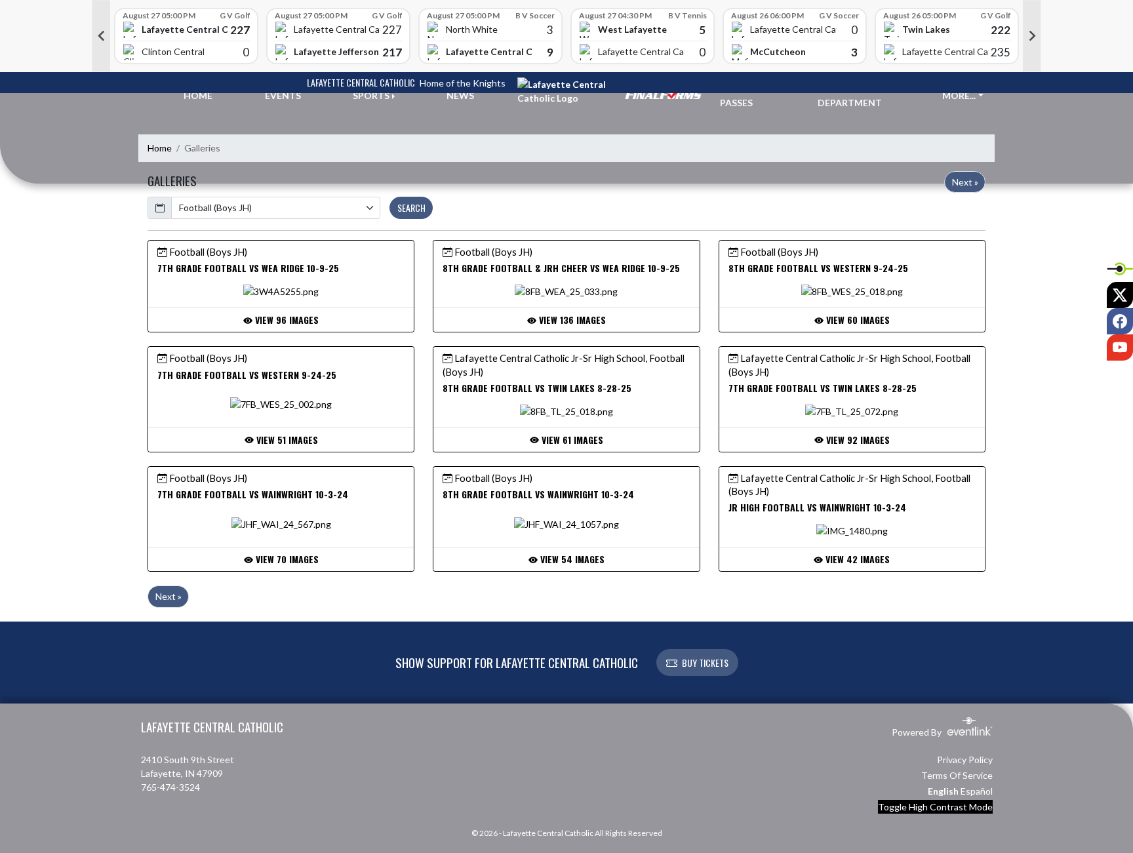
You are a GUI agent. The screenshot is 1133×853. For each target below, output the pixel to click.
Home (160, 147)
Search (411, 207)
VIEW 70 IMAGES (286, 559)
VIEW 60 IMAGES (857, 320)
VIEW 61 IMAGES (571, 439)
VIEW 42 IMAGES (856, 559)
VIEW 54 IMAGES (571, 559)
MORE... (959, 95)
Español (977, 791)
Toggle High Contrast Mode (935, 806)
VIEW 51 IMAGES (286, 439)
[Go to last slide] (101, 36)
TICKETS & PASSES (744, 95)
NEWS (460, 95)
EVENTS (283, 95)
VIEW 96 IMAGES (285, 320)
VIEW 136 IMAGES (571, 320)
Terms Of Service (957, 775)
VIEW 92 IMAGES (857, 439)
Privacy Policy (965, 759)
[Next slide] (1032, 36)
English (943, 791)
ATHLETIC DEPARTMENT (850, 95)
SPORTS (371, 95)
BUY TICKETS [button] (705, 662)
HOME (198, 95)
